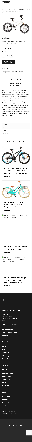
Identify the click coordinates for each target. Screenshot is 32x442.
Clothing (5, 356)
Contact (5, 406)
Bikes (14, 9)
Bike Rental (6, 370)
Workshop (6, 379)
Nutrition (6, 359)
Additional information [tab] (15, 84)
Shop (9, 9)
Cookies (5, 335)
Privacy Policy (7, 329)
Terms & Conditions (9, 332)
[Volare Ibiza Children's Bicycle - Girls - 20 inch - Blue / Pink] (16, 228)
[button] (29, 2)
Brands (5, 400)
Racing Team (7, 403)
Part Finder (6, 376)
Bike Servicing (7, 373)
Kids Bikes (21, 9)
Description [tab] (16, 79)
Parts (4, 349)
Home (3, 9)
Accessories (6, 353)
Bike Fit (5, 382)
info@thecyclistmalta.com (11, 310)
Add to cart (8, 62)
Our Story (6, 397)
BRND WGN (19, 436)
